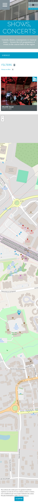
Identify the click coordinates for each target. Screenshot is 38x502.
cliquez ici (26, 495)
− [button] (2, 120)
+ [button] (2, 117)
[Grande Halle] (19, 312)
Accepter (19, 499)
